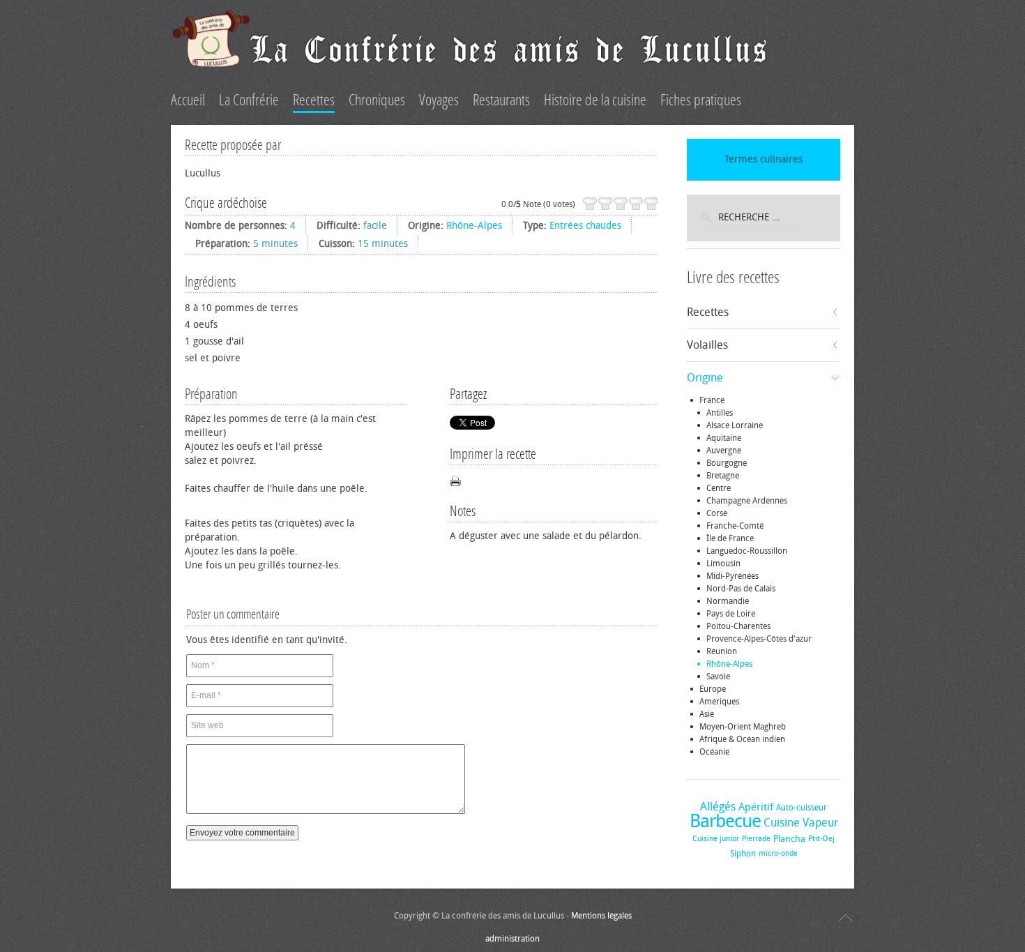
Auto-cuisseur (801, 808)
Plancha (789, 838)
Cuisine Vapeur (801, 822)
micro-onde (778, 853)
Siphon (743, 854)
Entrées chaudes (585, 226)
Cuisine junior (715, 838)
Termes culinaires (763, 159)
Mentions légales (601, 916)
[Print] (455, 481)
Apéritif (755, 807)
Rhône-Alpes (474, 226)
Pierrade (756, 838)
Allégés (718, 806)
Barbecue (725, 821)
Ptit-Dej (821, 838)
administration (512, 939)
